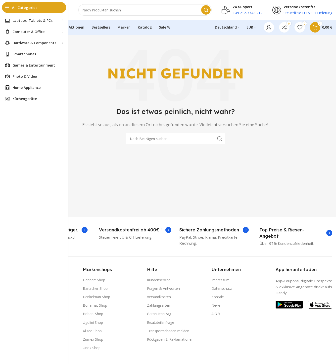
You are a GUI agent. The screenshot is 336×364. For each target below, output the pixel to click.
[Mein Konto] (269, 27)
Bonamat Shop (95, 305)
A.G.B (215, 313)
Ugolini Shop (93, 322)
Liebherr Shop (94, 280)
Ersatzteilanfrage (160, 322)
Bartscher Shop (95, 288)
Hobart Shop (93, 313)
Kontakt (217, 296)
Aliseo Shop (92, 330)
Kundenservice (158, 280)
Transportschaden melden (168, 330)
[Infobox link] (135, 230)
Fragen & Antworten (163, 288)
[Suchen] (206, 10)
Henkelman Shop (96, 296)
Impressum (220, 280)
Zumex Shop (93, 339)
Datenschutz (221, 288)
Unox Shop (91, 347)
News (216, 305)
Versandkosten (159, 296)
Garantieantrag (159, 313)
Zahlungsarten (158, 305)
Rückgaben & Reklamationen (170, 339)
